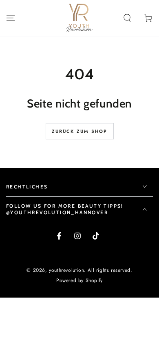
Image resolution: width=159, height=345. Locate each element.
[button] (127, 18)
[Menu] (10, 18)
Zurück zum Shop (80, 131)
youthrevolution (66, 270)
